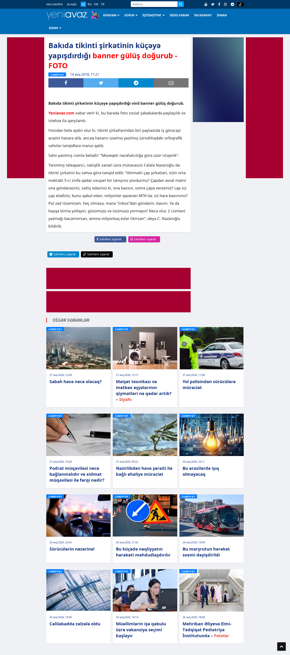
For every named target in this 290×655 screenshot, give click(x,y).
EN (96, 4)
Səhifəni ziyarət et (109, 242)
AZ (83, 4)
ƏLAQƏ (71, 4)
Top (281, 646)
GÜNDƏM (109, 15)
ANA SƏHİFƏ (54, 4)
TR (102, 4)
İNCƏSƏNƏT (203, 15)
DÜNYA (129, 15)
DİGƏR (53, 28)
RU (90, 4)
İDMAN (222, 15)
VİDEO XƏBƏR (179, 15)
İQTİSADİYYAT (152, 15)
